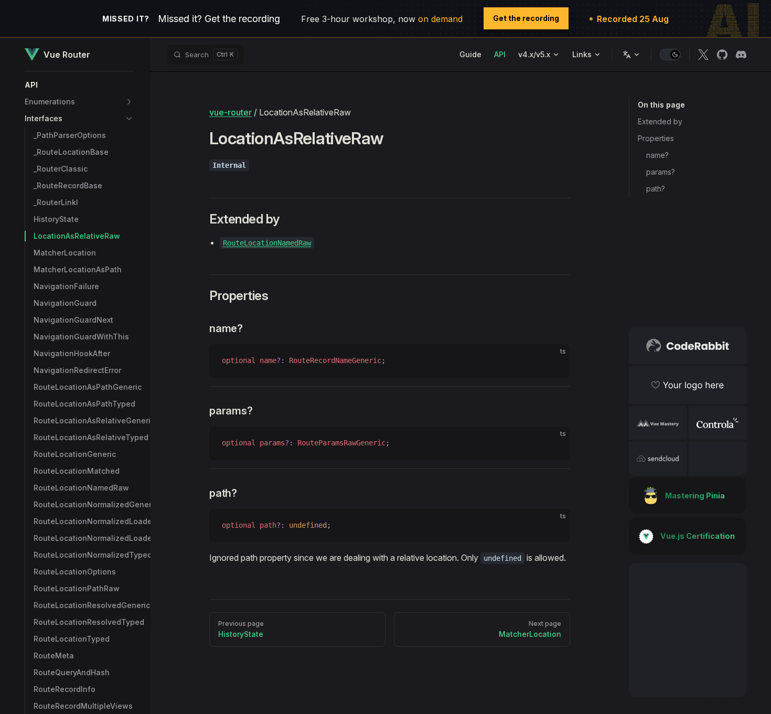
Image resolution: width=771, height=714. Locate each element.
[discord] (741, 54)
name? (657, 155)
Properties (656, 138)
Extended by (660, 121)
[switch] (670, 54)
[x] (703, 54)
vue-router (230, 112)
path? (655, 188)
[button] (79, 85)
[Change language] (631, 54)
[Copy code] (553, 360)
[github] (722, 54)
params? (660, 171)
